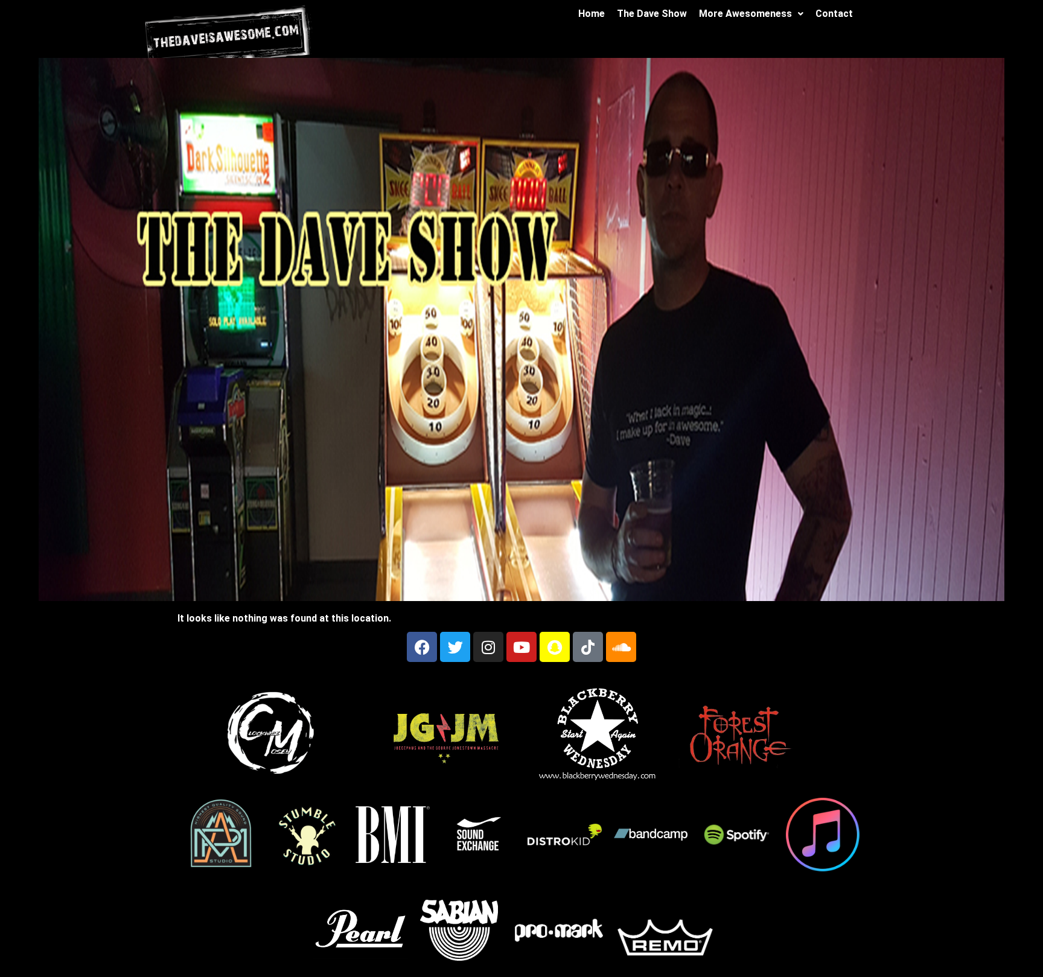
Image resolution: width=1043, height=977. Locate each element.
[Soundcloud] (621, 647)
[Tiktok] (588, 647)
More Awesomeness (745, 13)
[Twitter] (455, 647)
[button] (751, 14)
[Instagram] (488, 647)
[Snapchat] (555, 647)
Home (591, 13)
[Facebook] (422, 647)
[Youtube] (521, 647)
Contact (834, 13)
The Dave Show (652, 13)
